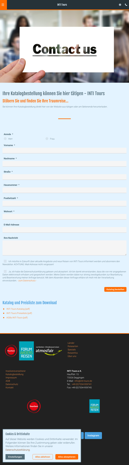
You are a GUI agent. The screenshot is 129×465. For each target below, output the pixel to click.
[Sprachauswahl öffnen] (120, 4)
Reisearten (73, 346)
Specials (72, 349)
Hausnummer (11, 185)
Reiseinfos (73, 353)
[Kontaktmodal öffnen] (125, 4)
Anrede (7, 134)
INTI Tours (62, 4)
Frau (52, 139)
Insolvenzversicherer (16, 371)
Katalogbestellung (14, 374)
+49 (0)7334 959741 (82, 384)
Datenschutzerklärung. (18, 449)
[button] (3, 5)
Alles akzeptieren (67, 457)
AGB (8, 381)
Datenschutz (12, 384)
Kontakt (10, 387)
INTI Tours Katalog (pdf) (18, 309)
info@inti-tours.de (83, 381)
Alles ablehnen (42, 457)
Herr (10, 139)
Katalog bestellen (115, 289)
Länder (71, 343)
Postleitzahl (10, 198)
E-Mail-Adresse (11, 224)
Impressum (11, 377)
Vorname (8, 145)
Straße (7, 171)
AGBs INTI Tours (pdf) (17, 317)
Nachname (9, 158)
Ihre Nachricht (11, 238)
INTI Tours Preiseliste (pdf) (19, 313)
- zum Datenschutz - (27, 280)
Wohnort (8, 211)
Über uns (72, 356)
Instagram (93, 435)
